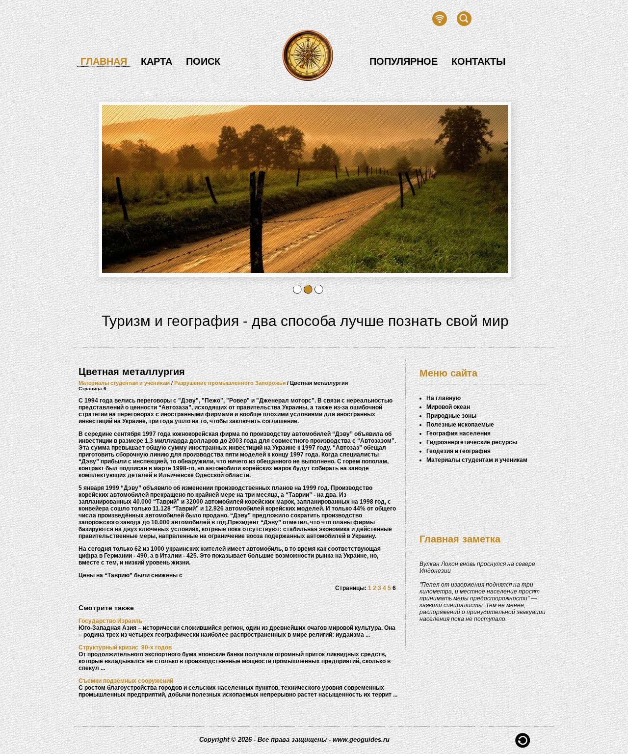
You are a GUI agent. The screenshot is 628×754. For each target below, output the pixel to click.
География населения (458, 433)
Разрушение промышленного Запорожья (230, 383)
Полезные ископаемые (460, 424)
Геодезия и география (458, 451)
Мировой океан (448, 407)
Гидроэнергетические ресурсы (471, 442)
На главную (443, 398)
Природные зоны (451, 415)
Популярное (403, 61)
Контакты (478, 61)
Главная (103, 61)
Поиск (203, 61)
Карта (156, 61)
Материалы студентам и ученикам (124, 383)
